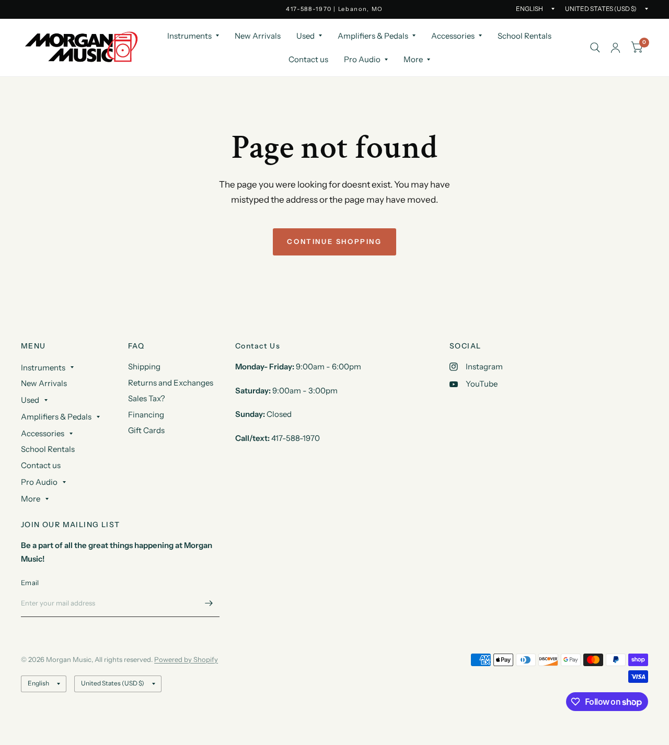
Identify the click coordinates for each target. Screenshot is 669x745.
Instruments (189, 36)
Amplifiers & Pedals (373, 36)
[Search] (595, 47)
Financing (146, 415)
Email (30, 582)
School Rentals (524, 36)
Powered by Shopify (186, 659)
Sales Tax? (146, 398)
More (413, 59)
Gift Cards (146, 430)
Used (305, 36)
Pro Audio (362, 59)
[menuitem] (193, 36)
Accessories (453, 36)
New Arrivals (258, 36)
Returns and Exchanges (170, 383)
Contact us (308, 59)
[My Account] (615, 47)
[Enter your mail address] (209, 603)
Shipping (144, 366)
